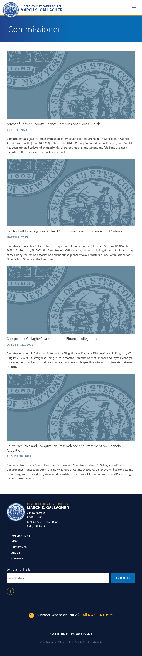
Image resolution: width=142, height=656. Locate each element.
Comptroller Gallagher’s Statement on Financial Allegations (52, 338)
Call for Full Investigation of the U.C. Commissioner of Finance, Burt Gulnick (65, 231)
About (15, 553)
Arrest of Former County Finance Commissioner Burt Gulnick (53, 123)
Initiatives (19, 547)
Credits (98, 642)
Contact (17, 558)
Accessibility (59, 634)
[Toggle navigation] (134, 7)
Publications (20, 535)
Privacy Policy (81, 634)
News (15, 541)
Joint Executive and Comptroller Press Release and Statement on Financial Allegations (64, 448)
